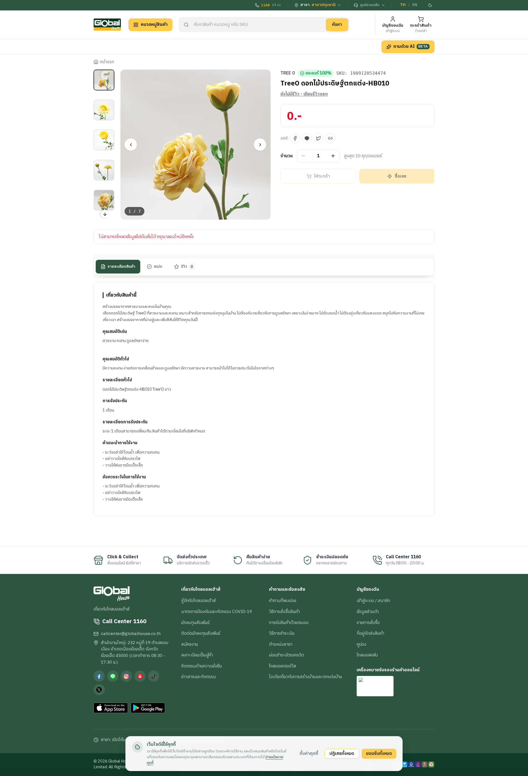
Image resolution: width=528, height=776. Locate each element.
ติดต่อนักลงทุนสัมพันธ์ (200, 633)
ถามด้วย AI (410, 46)
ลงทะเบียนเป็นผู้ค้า (197, 655)
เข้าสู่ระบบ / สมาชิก (373, 600)
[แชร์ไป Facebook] (295, 138)
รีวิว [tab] (187, 267)
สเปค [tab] (158, 267)
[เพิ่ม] (333, 156)
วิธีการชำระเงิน (282, 633)
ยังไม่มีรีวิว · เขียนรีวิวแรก (304, 94)
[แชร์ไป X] (318, 138)
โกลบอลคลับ (367, 655)
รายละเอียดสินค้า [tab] (121, 267)
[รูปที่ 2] (104, 110)
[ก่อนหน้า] (131, 145)
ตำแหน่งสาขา (280, 644)
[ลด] (303, 156)
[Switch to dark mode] (430, 5)
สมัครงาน (189, 644)
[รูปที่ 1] (104, 80)
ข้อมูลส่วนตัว (368, 611)
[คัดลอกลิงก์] (330, 138)
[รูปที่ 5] (104, 200)
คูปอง (361, 644)
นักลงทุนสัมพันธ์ (195, 622)
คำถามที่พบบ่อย (282, 600)
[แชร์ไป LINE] (307, 138)
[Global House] (107, 24)
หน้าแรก (107, 62)
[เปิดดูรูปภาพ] (195, 145)
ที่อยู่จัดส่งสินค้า (370, 633)
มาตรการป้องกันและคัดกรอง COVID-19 (216, 611)
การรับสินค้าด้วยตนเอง (289, 622)
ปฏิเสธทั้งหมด (341, 753)
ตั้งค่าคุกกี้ (308, 753)
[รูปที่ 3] (104, 139)
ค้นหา (337, 24)
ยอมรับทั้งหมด (379, 753)
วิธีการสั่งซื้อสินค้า (284, 611)
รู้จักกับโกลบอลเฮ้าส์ (198, 600)
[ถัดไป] (260, 145)
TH (403, 5)
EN (414, 5)
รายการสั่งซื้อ (368, 622)
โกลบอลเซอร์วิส (282, 666)
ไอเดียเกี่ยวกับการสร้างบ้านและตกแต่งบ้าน (305, 676)
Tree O (287, 73)
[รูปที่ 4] (104, 170)
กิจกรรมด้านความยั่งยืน (201, 666)
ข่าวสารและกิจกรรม (198, 676)
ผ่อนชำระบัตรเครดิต (286, 655)
